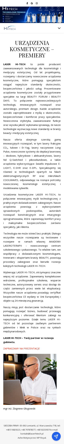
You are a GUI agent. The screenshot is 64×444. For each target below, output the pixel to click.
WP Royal (41, 437)
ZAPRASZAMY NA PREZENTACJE (21, 348)
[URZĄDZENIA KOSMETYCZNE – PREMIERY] (9, 28)
